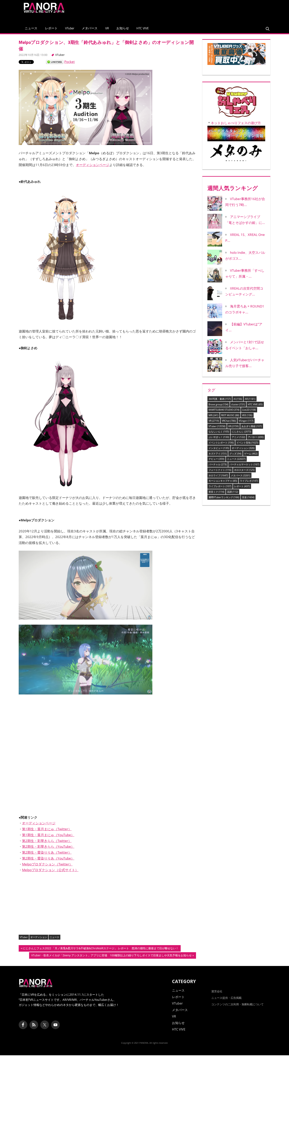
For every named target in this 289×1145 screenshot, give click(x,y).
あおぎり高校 (251, 426)
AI (238, 399)
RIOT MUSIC (230, 415)
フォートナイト (220, 470)
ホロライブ (218, 475)
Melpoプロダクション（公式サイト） (50, 870)
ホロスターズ (244, 470)
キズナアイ (218, 453)
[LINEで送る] (54, 61)
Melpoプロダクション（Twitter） (47, 864)
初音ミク (216, 491)
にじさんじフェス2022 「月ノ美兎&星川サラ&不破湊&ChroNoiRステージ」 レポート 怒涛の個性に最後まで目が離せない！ (101, 949)
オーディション (38, 937)
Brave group (218, 404)
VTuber (69, 28)
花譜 (232, 491)
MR (213, 415)
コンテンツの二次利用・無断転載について (237, 1004)
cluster (238, 404)
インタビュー (219, 448)
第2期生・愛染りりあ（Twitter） (47, 852)
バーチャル (218, 464)
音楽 (248, 497)
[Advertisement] (196, 10)
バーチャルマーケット (244, 464)
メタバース (90, 28)
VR (107, 28)
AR (250, 399)
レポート (51, 28)
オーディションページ (92, 165)
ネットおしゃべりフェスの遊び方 (236, 123)
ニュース (31, 28)
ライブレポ (249, 480)
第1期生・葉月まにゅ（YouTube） (48, 835)
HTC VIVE (142, 28)
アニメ (238, 437)
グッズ (235, 453)
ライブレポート (220, 486)
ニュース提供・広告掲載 (226, 998)
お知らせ (122, 28)
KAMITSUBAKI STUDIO (224, 409)
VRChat (229, 420)
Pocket (69, 61)
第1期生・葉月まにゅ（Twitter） (47, 829)
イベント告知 (247, 442)
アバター (256, 437)
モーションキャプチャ (223, 480)
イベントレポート (221, 442)
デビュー (216, 459)
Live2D (249, 409)
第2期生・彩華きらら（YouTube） (48, 846)
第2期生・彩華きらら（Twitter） (47, 840)
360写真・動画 (220, 399)
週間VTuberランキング (224, 497)
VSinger (246, 420)
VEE (247, 415)
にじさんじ (241, 431)
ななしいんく (219, 431)
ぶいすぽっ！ (219, 437)
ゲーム (251, 453)
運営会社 (216, 991)
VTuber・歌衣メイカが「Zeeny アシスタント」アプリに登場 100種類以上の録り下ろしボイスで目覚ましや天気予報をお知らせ (111, 956)
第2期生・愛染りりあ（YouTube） (48, 858)
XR (233, 426)
